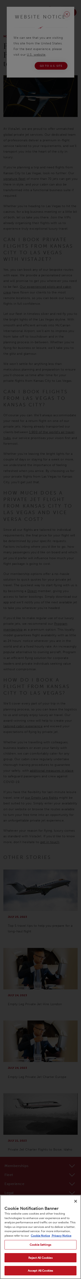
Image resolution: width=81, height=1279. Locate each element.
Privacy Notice (61, 1235)
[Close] (76, 1201)
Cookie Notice (40, 1235)
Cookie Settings (40, 1244)
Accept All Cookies (40, 1270)
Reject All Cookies (40, 1257)
